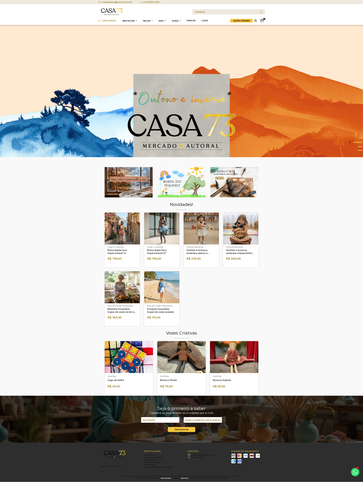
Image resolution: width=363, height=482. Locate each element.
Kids (161, 21)
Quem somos (149, 455)
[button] (356, 142)
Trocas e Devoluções (152, 462)
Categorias (109, 21)
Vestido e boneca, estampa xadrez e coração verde (197, 252)
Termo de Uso (149, 460)
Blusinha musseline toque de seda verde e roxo (120, 310)
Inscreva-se (181, 429)
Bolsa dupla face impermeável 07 (157, 252)
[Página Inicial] (111, 15)
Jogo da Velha (115, 380)
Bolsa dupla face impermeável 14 (117, 252)
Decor (146, 21)
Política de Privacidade (153, 457)
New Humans (166, 478)
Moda (175, 21)
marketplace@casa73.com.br (117, 2)
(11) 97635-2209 (151, 2)
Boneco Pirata (168, 380)
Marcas (191, 20)
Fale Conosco (149, 465)
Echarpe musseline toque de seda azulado (160, 310)
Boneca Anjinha (222, 380)
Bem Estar (129, 21)
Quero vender (241, 21)
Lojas (204, 20)
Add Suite (184, 478)
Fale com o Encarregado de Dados (158, 467)
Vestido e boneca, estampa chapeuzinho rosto (239, 252)
